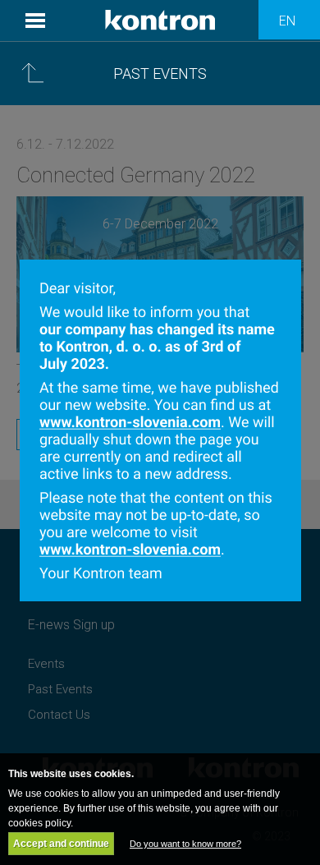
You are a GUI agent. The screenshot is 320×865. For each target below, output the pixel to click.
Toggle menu (35, 20)
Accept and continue (61, 843)
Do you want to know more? (185, 844)
